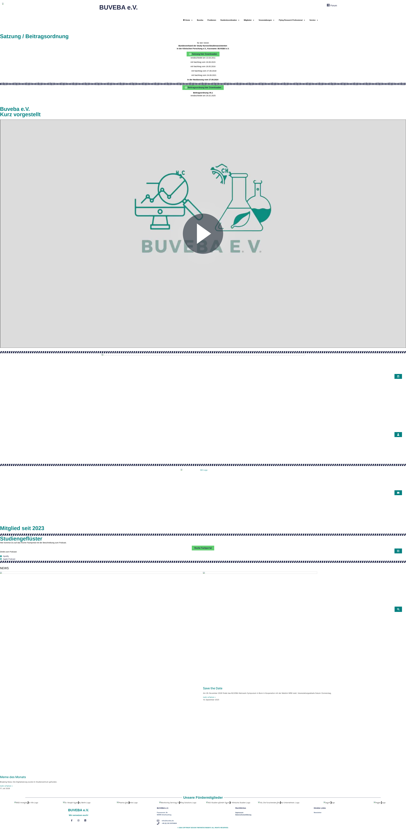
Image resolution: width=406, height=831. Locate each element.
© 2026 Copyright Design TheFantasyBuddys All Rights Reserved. (203, 827)
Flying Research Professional (290, 20)
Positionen (211, 20)
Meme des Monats (13, 777)
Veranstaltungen (265, 20)
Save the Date (212, 688)
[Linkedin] (85, 820)
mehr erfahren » (6, 786)
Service (312, 20)
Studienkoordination (228, 20)
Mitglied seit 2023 (22, 528)
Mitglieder (248, 20)
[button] (398, 609)
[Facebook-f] (72, 820)
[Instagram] (78, 820)
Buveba (200, 20)
